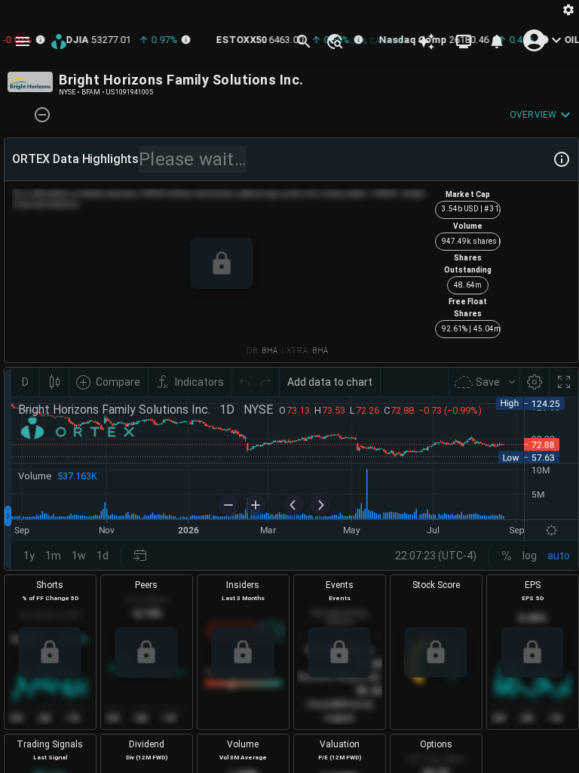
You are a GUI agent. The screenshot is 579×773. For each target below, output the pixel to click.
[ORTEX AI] (426, 41)
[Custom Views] (464, 41)
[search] (304, 41)
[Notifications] (496, 41)
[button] (334, 41)
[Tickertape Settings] (568, 9)
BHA (270, 350)
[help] (562, 159)
